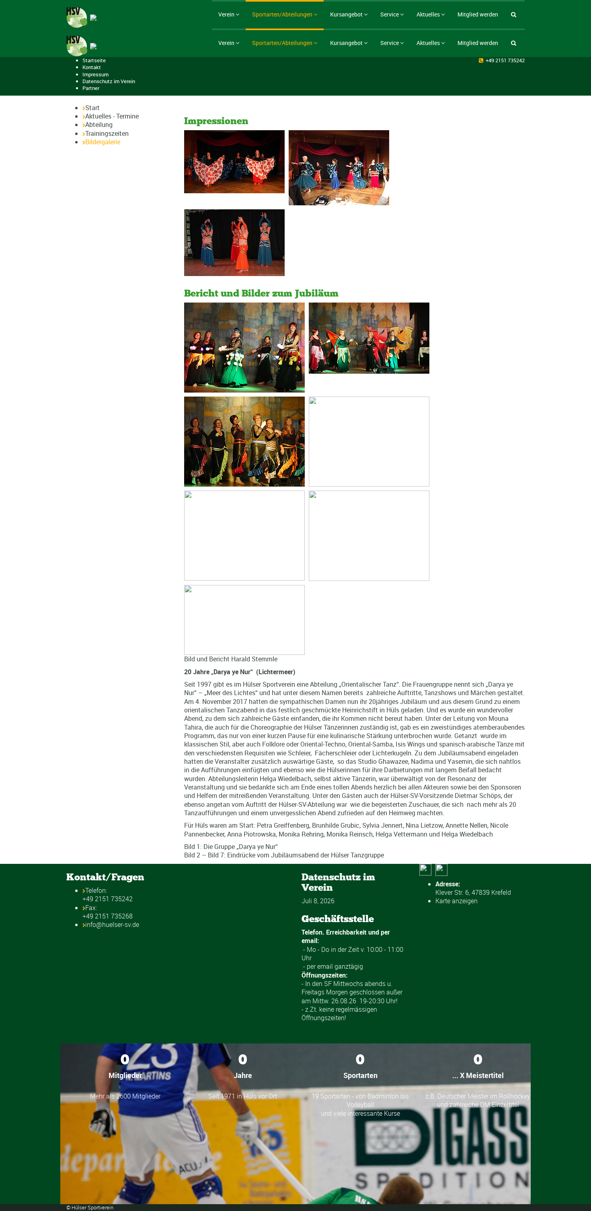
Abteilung (99, 124)
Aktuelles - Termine (112, 116)
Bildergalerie (102, 141)
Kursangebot (346, 14)
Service (389, 14)
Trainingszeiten (107, 133)
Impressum (95, 74)
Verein (226, 14)
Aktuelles (428, 14)
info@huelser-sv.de (112, 924)
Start (92, 107)
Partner (90, 88)
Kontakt (91, 67)
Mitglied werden (478, 14)
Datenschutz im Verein (108, 81)
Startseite (94, 60)
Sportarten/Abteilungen (282, 14)
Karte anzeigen (456, 900)
